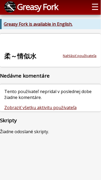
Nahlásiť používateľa (79, 55)
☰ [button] (95, 6)
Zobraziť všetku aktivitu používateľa (40, 107)
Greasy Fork (37, 6)
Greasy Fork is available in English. (38, 24)
